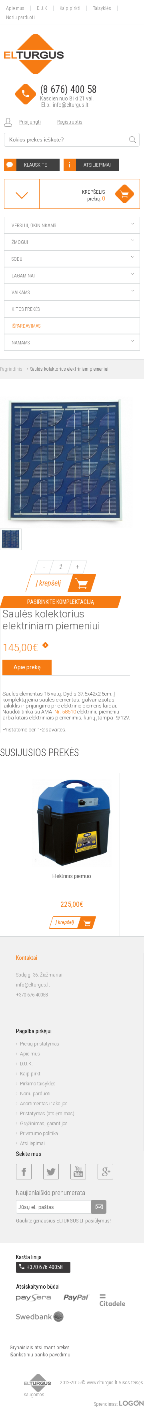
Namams (21, 343)
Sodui (18, 259)
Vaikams (21, 292)
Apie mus (15, 8)
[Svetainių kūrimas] (131, 1404)
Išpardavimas (26, 326)
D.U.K (42, 8)
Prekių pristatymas (39, 1044)
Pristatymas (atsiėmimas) (47, 1113)
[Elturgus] (34, 54)
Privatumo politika (39, 1133)
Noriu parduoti (20, 17)
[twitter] (51, 1171)
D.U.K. (26, 1064)
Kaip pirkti (70, 8)
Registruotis (69, 122)
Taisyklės (102, 8)
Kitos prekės (26, 309)
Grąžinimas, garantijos (44, 1123)
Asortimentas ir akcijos (44, 1103)
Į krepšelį (48, 583)
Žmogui (20, 242)
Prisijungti (30, 122)
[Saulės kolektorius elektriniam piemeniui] (66, 527)
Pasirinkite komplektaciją (60, 602)
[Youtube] (78, 1171)
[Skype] (105, 1171)
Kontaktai (26, 958)
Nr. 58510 (65, 712)
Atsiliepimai (32, 1143)
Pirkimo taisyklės (38, 1084)
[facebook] (24, 1171)
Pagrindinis (11, 369)
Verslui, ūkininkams (34, 225)
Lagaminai (23, 276)
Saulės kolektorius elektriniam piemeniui (69, 369)
